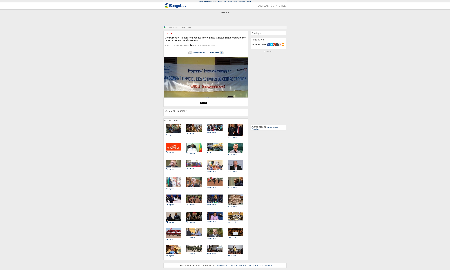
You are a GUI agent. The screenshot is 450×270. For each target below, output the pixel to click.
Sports (214, 1)
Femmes (230, 1)
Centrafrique (242, 1)
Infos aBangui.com (222, 265)
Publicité (249, 1)
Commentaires (233, 265)
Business (220, 1)
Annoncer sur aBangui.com (263, 265)
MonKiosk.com (208, 1)
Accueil (201, 1)
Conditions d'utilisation (246, 265)
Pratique (235, 1)
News (225, 1)
